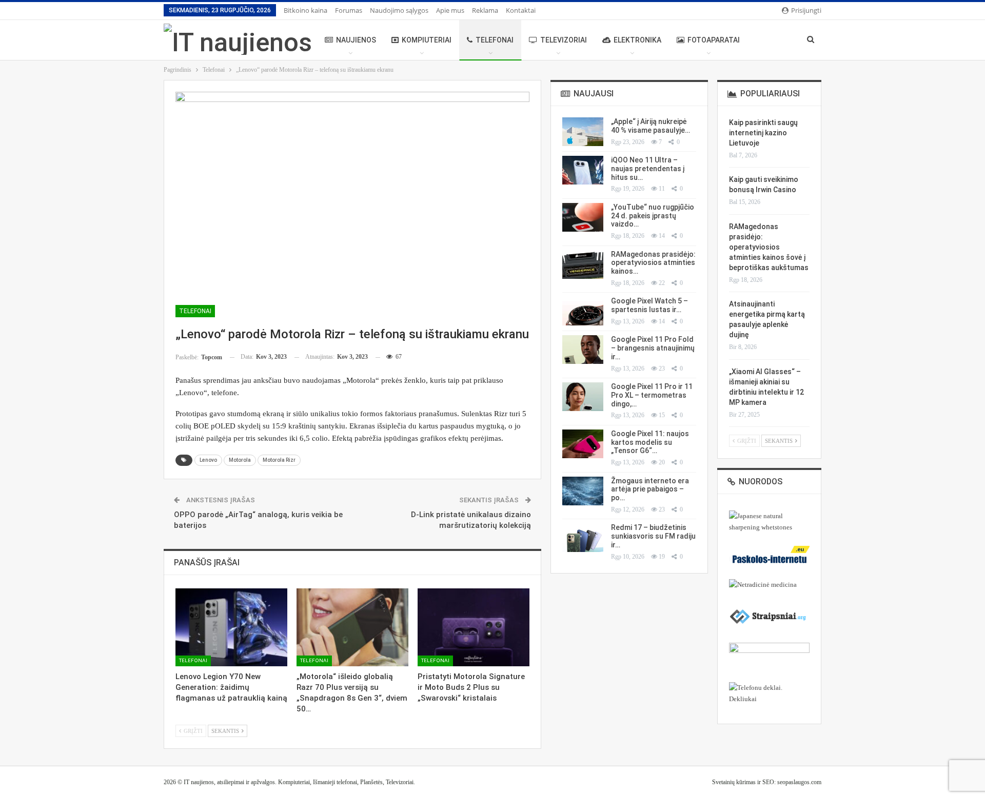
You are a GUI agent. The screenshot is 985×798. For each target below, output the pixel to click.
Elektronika (637, 40)
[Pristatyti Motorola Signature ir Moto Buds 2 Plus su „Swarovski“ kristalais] (473, 627)
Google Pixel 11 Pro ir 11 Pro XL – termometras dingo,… (652, 395)
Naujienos (356, 40)
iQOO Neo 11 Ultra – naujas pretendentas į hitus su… (647, 168)
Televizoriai (563, 40)
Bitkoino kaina (305, 10)
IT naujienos (199, 782)
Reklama (485, 10)
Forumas (348, 10)
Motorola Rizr (279, 460)
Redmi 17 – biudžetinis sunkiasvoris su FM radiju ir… (653, 536)
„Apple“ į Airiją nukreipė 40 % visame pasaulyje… (650, 125)
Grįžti (192, 731)
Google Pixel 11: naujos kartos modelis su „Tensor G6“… (650, 442)
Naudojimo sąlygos (399, 10)
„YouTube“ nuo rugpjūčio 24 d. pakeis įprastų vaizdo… (652, 216)
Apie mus (450, 10)
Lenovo (208, 460)
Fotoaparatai (713, 40)
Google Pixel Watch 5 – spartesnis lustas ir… (649, 305)
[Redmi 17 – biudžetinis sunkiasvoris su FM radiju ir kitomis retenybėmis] (582, 537)
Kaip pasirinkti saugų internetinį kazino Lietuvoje (763, 132)
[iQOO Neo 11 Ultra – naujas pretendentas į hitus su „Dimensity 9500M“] (582, 170)
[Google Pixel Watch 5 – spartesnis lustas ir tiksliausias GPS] (582, 311)
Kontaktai (521, 10)
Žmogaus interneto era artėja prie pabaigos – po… (650, 489)
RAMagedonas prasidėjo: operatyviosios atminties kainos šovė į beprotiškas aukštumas (769, 247)
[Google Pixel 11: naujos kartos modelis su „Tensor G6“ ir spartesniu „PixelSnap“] (582, 443)
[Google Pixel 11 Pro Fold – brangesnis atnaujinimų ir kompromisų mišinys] (582, 349)
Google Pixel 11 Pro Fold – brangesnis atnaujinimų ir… (653, 348)
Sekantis (226, 731)
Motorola (240, 460)
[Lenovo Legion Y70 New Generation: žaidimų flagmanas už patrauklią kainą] (231, 627)
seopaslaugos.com (799, 782)
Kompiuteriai (426, 40)
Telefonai (495, 40)
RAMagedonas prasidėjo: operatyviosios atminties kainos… (653, 263)
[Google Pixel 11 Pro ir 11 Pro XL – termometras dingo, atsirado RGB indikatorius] (582, 396)
